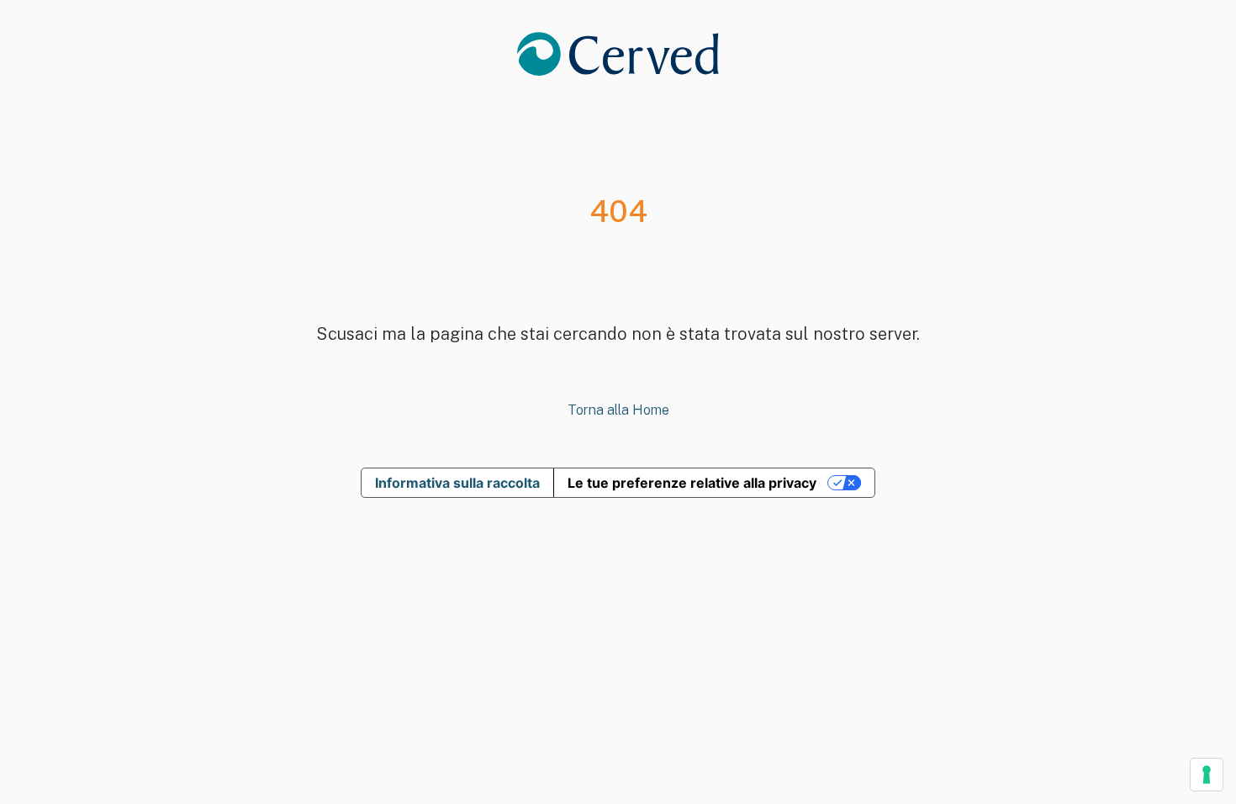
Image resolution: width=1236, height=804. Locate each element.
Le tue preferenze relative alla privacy (692, 482)
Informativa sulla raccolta (457, 482)
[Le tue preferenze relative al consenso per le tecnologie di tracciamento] (1207, 775)
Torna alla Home (618, 410)
